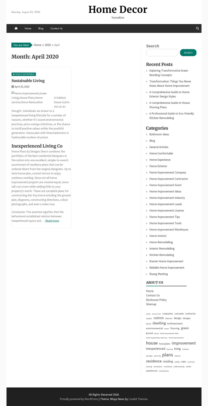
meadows (185, 349)
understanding (179, 366)
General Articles (158, 147)
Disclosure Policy (156, 300)
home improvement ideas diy (156, 338)
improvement (184, 343)
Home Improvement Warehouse (168, 229)
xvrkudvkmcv (164, 371)
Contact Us (56, 28)
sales (183, 361)
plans (167, 355)
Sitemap (151, 304)
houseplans (164, 343)
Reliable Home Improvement (166, 267)
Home (28, 28)
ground (149, 333)
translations (157, 366)
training (149, 366)
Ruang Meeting (158, 274)
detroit (148, 324)
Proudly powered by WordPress (79, 399)
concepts (179, 313)
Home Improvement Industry (167, 198)
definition (168, 318)
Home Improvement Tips (164, 217)
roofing (177, 362)
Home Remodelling (161, 242)
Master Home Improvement (166, 261)
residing (168, 361)
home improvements (176, 338)
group (157, 333)
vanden (188, 366)
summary (191, 362)
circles (148, 314)
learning (170, 349)
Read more (52, 221)
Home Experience (159, 160)
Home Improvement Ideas (165, 191)
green (185, 328)
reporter (178, 356)
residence (154, 361)
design (177, 318)
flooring (175, 328)
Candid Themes (138, 399)
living (177, 349)
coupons (149, 318)
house (152, 343)
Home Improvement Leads (165, 204)
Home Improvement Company (167, 172)
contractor (190, 313)
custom (159, 318)
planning (157, 356)
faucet (166, 329)
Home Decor (118, 9)
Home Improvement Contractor (168, 179)
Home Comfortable (161, 153)
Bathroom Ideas (159, 134)
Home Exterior (158, 166)
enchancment (175, 323)
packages (149, 356)
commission (156, 314)
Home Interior (158, 236)
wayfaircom (151, 370)
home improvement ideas (169, 333)
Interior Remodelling (162, 248)
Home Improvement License (166, 210)
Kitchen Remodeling (161, 255)
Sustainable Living (28, 80)
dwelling (159, 323)
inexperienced (155, 349)
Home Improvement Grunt (165, 185)
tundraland (168, 366)
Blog (40, 28)
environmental (154, 328)
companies (167, 313)
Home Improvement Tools (165, 223)
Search (152, 45)
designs (187, 318)
